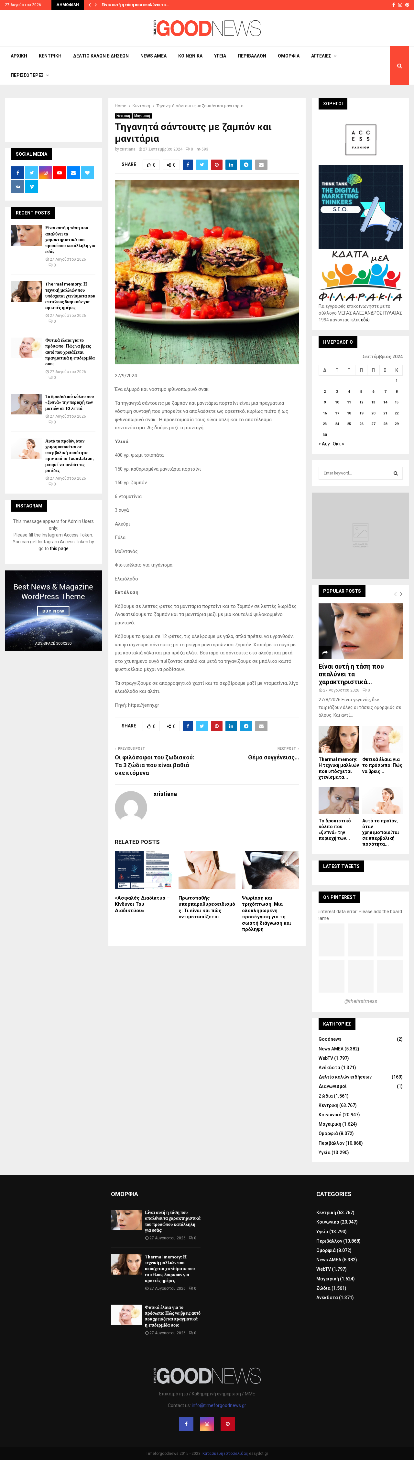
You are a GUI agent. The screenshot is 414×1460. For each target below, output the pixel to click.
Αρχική (19, 55)
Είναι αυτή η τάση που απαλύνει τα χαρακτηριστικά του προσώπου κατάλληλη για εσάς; (70, 239)
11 (349, 402)
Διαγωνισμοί (333, 1086)
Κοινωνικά (190, 55)
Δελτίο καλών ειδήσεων (101, 55)
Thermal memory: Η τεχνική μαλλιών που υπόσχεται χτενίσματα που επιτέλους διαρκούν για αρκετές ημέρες (70, 295)
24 (337, 424)
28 (385, 424)
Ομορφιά (289, 55)
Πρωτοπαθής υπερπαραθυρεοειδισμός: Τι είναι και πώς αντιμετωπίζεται (207, 907)
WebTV (326, 1058)
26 (361, 424)
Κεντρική (50, 55)
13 (373, 402)
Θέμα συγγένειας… (273, 757)
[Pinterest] (228, 1424)
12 (361, 402)
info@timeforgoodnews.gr (219, 1405)
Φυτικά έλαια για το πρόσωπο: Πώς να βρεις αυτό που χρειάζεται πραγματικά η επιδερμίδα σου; (70, 352)
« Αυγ (324, 443)
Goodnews (330, 1039)
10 (337, 402)
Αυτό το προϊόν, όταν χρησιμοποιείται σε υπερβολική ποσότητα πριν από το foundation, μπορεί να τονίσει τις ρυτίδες (69, 455)
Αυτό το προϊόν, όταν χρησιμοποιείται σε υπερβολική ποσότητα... (380, 832)
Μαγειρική (142, 116)
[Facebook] (186, 1424)
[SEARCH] (396, 473)
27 (373, 424)
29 (396, 424)
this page (59, 548)
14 (385, 402)
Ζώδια (326, 1096)
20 (373, 413)
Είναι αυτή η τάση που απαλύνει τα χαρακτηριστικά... (351, 674)
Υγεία (220, 55)
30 (325, 435)
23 (325, 424)
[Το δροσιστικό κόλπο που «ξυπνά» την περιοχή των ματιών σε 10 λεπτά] (26, 404)
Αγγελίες (321, 55)
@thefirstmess (360, 1001)
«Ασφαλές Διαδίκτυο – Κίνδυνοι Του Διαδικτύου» (142, 904)
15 (396, 402)
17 (337, 413)
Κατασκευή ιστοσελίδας (225, 1453)
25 (349, 424)
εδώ (365, 319)
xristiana (128, 149)
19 (361, 413)
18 (349, 413)
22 (396, 413)
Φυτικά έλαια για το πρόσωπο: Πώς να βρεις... (382, 765)
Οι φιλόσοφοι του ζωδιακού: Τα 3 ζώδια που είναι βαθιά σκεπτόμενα (154, 765)
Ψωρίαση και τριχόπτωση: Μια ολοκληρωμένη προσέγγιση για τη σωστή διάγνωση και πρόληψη (266, 914)
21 (385, 413)
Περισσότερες (27, 75)
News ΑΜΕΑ (153, 55)
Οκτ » (338, 443)
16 (325, 413)
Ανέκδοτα (329, 1067)
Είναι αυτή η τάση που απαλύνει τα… (135, 5)
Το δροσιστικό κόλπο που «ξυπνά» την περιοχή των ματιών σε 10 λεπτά (69, 402)
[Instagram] (207, 1424)
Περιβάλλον (252, 55)
